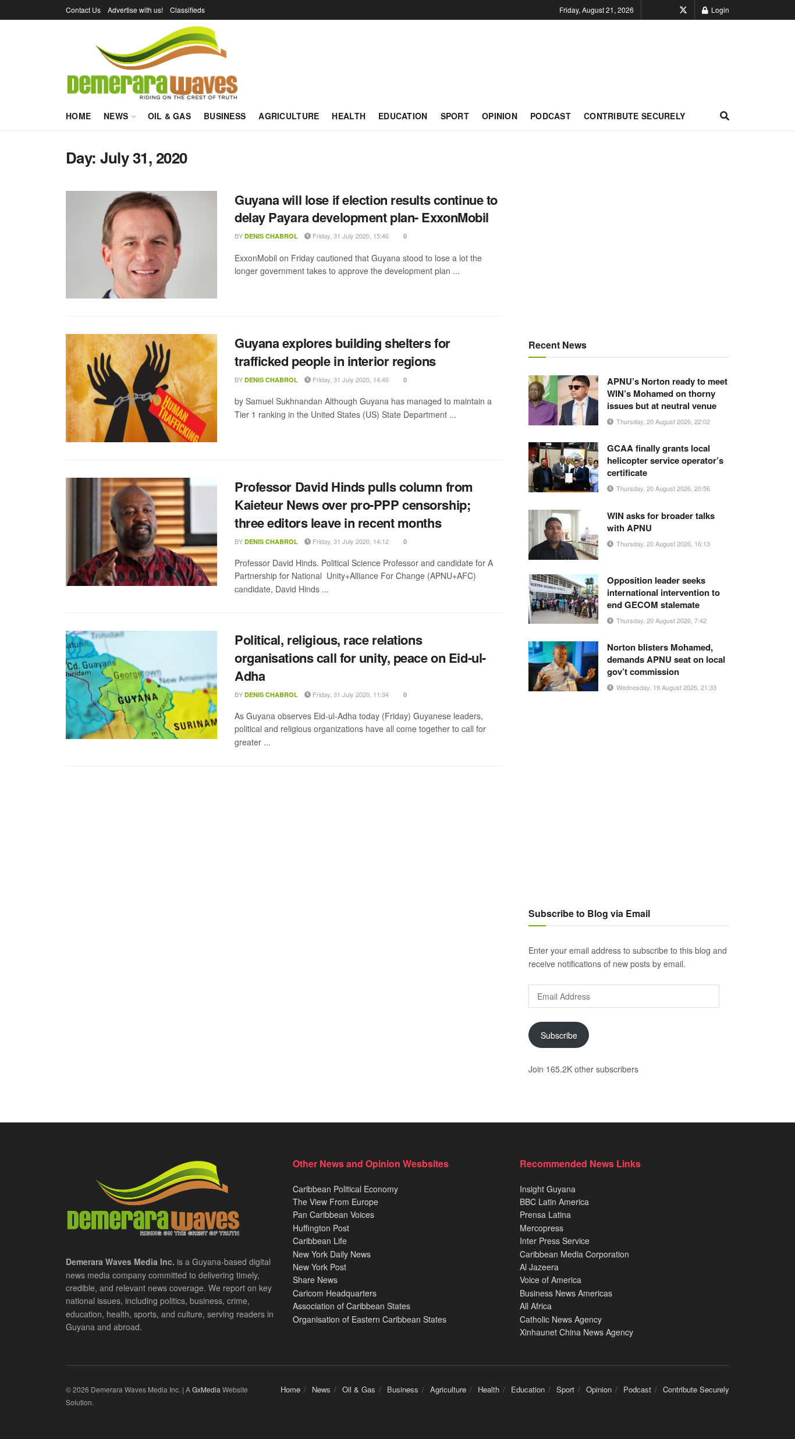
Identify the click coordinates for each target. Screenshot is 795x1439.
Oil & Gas (169, 116)
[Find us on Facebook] (667, 10)
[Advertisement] (628, 229)
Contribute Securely (634, 116)
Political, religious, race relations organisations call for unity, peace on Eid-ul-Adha (360, 657)
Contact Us (83, 10)
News (116, 116)
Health (348, 116)
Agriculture (288, 116)
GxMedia (206, 1389)
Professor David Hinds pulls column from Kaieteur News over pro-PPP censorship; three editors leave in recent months (354, 504)
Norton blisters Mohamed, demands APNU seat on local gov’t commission (666, 659)
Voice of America (550, 1279)
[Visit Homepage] (152, 63)
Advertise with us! (135, 10)
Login (719, 10)
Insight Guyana (548, 1189)
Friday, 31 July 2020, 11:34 (350, 694)
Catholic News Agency (561, 1319)
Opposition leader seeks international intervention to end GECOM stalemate (663, 592)
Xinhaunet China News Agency (576, 1332)
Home (78, 116)
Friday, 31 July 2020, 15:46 (350, 235)
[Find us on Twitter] (683, 10)
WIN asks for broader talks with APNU (661, 521)
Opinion (499, 116)
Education (403, 116)
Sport (455, 116)
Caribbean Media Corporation (574, 1254)
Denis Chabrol (271, 236)
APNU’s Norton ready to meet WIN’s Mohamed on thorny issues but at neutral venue (667, 393)
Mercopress (541, 1228)
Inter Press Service (555, 1240)
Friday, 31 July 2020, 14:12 (350, 541)
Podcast (550, 116)
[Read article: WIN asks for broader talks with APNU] (563, 535)
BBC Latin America (554, 1201)
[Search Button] (724, 115)
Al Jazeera (539, 1267)
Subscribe (559, 1035)
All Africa (536, 1306)
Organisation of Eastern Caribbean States (369, 1319)
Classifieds (187, 10)
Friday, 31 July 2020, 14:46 (350, 379)
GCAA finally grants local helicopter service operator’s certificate (665, 460)
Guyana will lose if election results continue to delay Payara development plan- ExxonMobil (366, 208)
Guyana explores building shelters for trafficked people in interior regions (342, 351)
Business (225, 116)
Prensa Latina (545, 1214)
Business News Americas (566, 1293)
